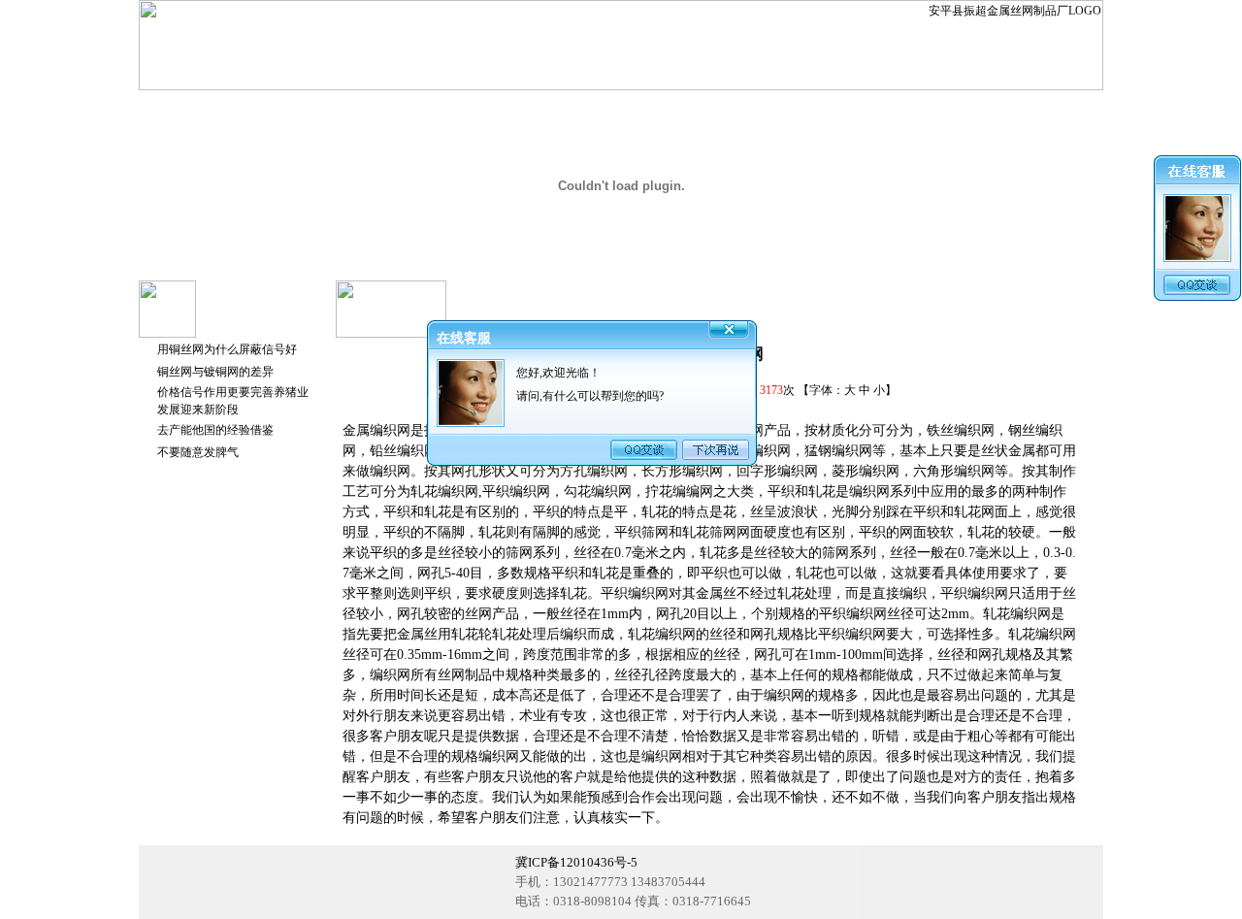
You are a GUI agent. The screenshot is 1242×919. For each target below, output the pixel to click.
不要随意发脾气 (198, 452)
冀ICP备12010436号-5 (576, 862)
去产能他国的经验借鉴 (215, 430)
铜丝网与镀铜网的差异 (215, 371)
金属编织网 (376, 430)
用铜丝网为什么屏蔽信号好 (227, 349)
